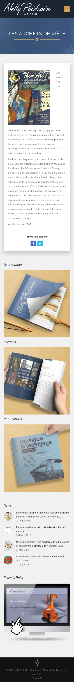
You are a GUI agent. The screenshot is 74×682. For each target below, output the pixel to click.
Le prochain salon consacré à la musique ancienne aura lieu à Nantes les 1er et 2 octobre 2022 (42, 514)
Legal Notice (37, 674)
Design (35, 678)
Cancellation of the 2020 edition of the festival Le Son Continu (41, 558)
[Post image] (8, 516)
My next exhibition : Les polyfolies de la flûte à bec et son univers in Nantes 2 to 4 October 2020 (42, 544)
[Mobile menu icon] (67, 9)
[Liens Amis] (37, 613)
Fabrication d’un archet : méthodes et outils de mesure (40, 529)
